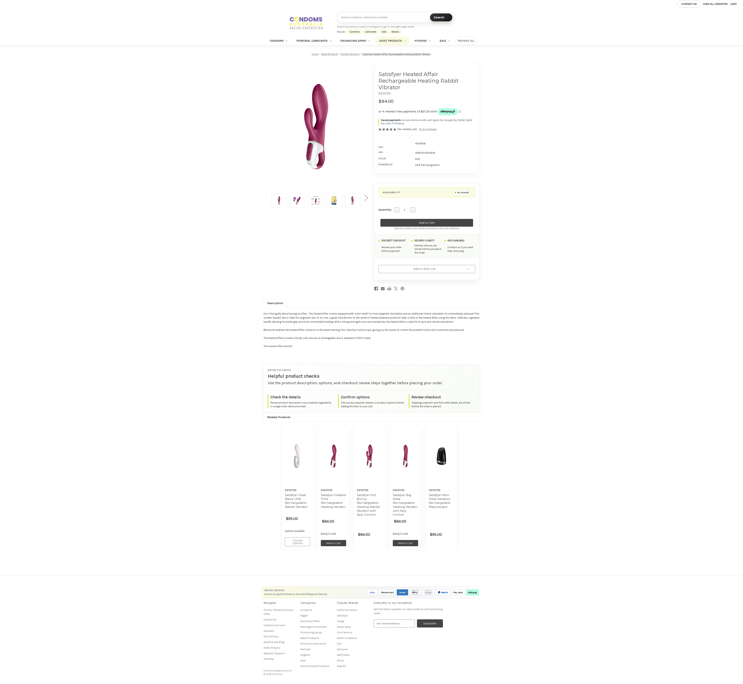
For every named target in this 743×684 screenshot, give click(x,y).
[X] (396, 288)
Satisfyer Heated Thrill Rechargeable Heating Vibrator (333, 501)
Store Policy (271, 636)
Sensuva (342, 649)
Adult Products (390, 40)
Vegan (304, 615)
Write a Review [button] (428, 129)
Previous (266, 197)
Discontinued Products (315, 666)
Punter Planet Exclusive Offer (278, 612)
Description (275, 303)
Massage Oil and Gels (313, 626)
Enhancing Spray (353, 40)
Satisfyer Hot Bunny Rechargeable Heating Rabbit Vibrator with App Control (368, 504)
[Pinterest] (402, 288)
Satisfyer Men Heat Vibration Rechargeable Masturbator (440, 501)
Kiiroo (340, 660)
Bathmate (343, 655)
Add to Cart (333, 459)
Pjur (339, 643)
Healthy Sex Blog (274, 642)
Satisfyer (342, 615)
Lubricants (370, 31)
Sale (384, 31)
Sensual (305, 649)
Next (366, 197)
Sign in (707, 4)
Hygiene (420, 40)
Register (722, 4)
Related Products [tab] (278, 417)
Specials (269, 631)
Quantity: (385, 209)
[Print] (389, 288)
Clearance (270, 619)
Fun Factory (344, 632)
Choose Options (298, 459)
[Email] (383, 288)
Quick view (295, 451)
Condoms (354, 31)
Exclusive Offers (310, 621)
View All (341, 666)
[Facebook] (376, 288)
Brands (395, 31)
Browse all (466, 40)
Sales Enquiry (272, 647)
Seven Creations (347, 638)
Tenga (340, 621)
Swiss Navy (344, 626)
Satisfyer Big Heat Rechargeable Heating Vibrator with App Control (405, 504)
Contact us (689, 4)
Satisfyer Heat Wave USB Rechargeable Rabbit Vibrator (296, 501)
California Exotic (347, 610)
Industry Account (275, 625)
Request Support (274, 653)
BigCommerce (283, 670)
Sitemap (269, 659)
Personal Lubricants (312, 40)
